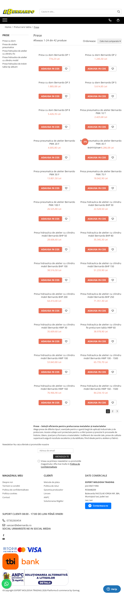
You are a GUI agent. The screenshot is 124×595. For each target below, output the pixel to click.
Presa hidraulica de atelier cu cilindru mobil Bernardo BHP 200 (54, 295)
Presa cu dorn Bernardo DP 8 (54, 110)
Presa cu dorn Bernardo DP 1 (54, 54)
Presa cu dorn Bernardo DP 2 (100, 54)
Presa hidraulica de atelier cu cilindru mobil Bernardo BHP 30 (100, 203)
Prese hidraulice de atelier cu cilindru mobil (14, 59)
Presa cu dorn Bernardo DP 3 (54, 82)
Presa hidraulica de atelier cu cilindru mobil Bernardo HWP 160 (54, 387)
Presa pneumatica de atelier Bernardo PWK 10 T (100, 112)
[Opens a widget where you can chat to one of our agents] (112, 589)
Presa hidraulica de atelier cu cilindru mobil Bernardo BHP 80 (100, 234)
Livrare (47, 493)
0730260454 (13, 520)
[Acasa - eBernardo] (18, 12)
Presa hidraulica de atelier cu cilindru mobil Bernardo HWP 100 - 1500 (100, 357)
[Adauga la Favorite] (66, 68)
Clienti (48, 475)
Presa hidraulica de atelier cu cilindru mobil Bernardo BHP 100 (54, 265)
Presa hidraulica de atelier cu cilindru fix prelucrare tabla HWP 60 (100, 326)
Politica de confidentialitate (15, 489)
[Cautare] (119, 11)
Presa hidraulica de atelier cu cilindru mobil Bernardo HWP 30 (54, 326)
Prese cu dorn (9, 40)
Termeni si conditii (11, 485)
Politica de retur (51, 485)
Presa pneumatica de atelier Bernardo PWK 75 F (100, 173)
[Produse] (5, 21)
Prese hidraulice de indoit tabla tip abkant (14, 65)
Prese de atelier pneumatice (9, 46)
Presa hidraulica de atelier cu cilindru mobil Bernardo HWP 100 (54, 357)
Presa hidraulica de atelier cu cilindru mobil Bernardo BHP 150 (100, 265)
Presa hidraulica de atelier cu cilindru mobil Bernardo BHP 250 (100, 295)
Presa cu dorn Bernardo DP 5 (100, 82)
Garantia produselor (53, 489)
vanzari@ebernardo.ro (18, 525)
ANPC (46, 497)
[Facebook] (3, 535)
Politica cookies (9, 493)
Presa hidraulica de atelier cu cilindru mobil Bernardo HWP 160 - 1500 (100, 387)
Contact (6, 497)
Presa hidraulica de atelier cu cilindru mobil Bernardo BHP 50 (54, 234)
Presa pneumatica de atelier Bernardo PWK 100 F (54, 203)
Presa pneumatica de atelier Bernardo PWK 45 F (100, 142)
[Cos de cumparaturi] (118, 20)
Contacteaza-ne (100, 506)
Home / (9, 27)
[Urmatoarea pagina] (117, 411)
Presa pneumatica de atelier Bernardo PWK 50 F (54, 173)
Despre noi (7, 482)
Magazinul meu (12, 475)
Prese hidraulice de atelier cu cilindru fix (14, 52)
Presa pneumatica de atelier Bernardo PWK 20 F (54, 142)
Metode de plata (52, 482)
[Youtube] (3, 538)
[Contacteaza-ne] (110, 20)
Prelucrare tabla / (23, 27)
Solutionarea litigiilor (53, 501)
